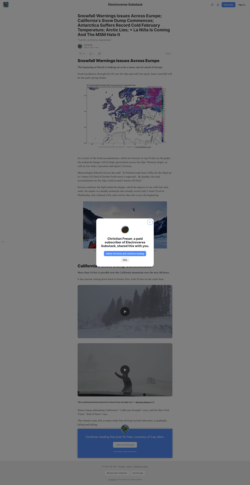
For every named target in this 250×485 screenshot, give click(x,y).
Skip (125, 260)
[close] (150, 222)
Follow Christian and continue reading (125, 253)
